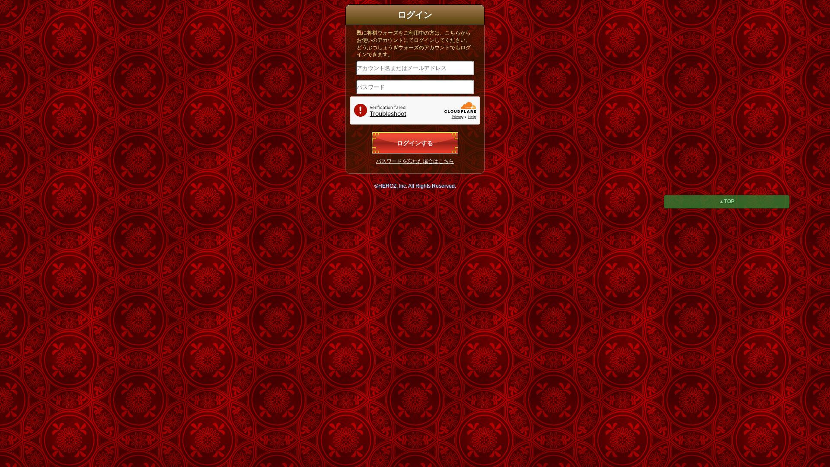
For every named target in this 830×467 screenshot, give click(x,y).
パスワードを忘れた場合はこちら (415, 161)
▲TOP (726, 201)
